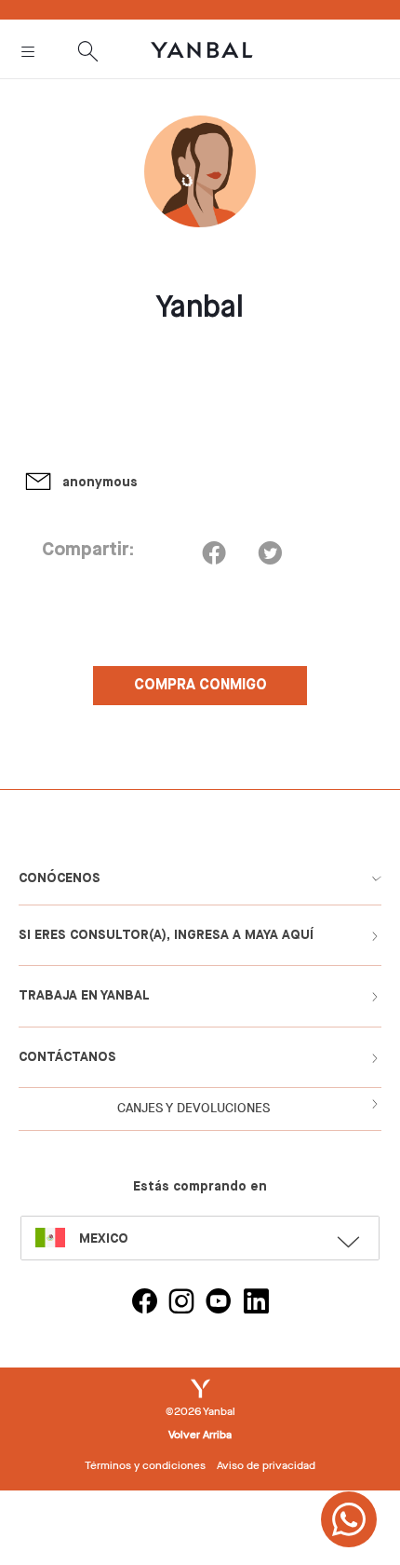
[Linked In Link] (256, 1304)
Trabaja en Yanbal (84, 995)
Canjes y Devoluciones (193, 1108)
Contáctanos (67, 1057)
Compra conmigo (200, 685)
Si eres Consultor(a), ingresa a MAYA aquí (166, 935)
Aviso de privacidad (266, 1465)
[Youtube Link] (218, 1304)
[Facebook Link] (144, 1304)
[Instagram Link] (181, 1304)
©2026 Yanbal (200, 1411)
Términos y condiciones (145, 1465)
